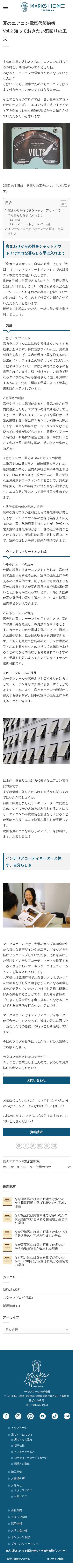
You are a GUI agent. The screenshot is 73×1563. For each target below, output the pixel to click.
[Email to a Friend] (40, 1146)
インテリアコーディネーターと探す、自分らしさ (35, 231)
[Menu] (6, 6)
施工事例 (16, 1471)
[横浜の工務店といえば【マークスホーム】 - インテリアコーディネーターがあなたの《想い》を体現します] (42, 7)
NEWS (7, 1289)
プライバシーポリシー (24, 1543)
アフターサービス (24, 1451)
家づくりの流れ (23, 1439)
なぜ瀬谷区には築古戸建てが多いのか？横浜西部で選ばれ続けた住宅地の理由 (41, 1202)
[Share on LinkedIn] (54, 1146)
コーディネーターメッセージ (30, 1457)
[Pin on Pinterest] (47, 1146)
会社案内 (16, 1510)
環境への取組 (22, 1463)
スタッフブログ (14, 1297)
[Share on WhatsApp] (19, 1146)
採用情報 (9, 1306)
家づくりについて (22, 1434)
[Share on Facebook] (26, 1146)
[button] (61, 204)
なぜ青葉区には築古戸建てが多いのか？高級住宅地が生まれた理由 (39, 1246)
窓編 (17, 219)
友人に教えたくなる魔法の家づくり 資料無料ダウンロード (36, 1550)
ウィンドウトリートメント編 (32, 224)
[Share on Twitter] (33, 1146)
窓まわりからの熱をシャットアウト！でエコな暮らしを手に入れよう (35, 213)
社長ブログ (20, 1496)
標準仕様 (19, 1445)
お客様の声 (18, 1478)
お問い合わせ (19, 1530)
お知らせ (16, 1485)
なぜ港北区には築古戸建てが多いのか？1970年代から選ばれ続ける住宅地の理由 (41, 1261)
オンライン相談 (20, 1537)
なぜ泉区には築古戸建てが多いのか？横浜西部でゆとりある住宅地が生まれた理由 (41, 1219)
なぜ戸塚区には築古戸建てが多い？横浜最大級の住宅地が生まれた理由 (41, 1233)
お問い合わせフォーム (18, 1558)
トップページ (19, 1427)
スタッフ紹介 (19, 1517)
